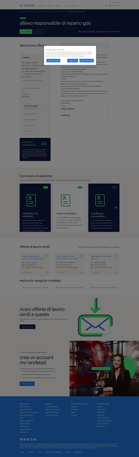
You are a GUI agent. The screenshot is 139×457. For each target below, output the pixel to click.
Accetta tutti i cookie (86, 60)
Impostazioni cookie (53, 60)
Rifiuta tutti (72, 60)
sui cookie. (81, 56)
